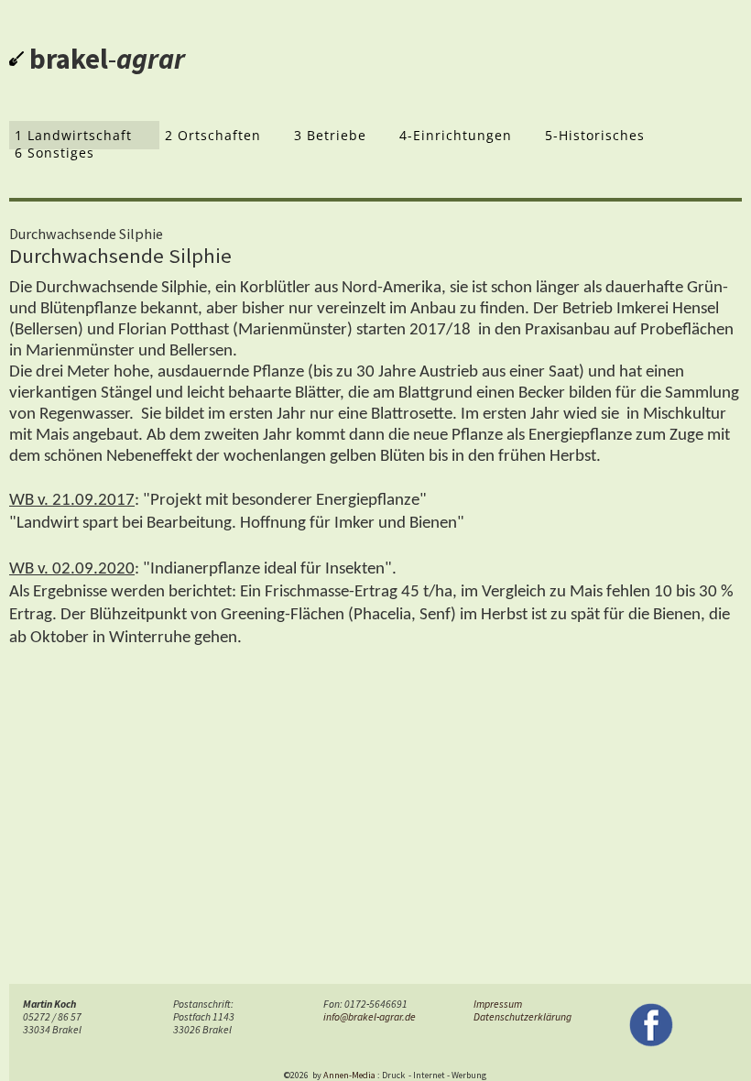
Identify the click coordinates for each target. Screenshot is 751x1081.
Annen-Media (349, 1075)
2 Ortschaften (213, 135)
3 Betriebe (330, 135)
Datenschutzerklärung (522, 1016)
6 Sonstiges (54, 152)
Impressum (497, 1004)
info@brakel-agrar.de (369, 1016)
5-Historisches (595, 135)
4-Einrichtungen (455, 135)
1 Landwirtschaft (73, 135)
